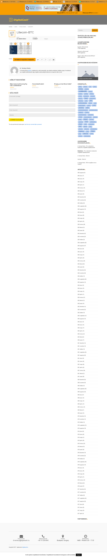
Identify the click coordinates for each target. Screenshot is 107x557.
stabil (86, 99)
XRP (91, 99)
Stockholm (81, 106)
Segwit (86, 96)
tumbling (86, 92)
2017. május (80, 509)
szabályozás (82, 90)
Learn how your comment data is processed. (33, 123)
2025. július (80, 210)
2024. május (80, 253)
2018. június (80, 469)
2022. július (80, 320)
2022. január (80, 338)
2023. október (80, 274)
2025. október (80, 201)
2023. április (80, 293)
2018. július (80, 466)
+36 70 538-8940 (43, 539)
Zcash (91, 132)
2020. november (81, 381)
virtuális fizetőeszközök (83, 108)
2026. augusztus (81, 171)
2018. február (80, 481)
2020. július (80, 393)
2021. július (80, 357)
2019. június (80, 433)
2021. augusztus (81, 354)
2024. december (81, 232)
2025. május (80, 217)
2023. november (81, 271)
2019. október (80, 420)
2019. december (81, 414)
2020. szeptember (81, 387)
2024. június (80, 250)
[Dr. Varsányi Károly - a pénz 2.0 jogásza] (53, 7)
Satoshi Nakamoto (87, 115)
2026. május (80, 180)
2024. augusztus (81, 244)
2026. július (80, 174)
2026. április (80, 183)
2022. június (80, 323)
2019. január (80, 448)
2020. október (80, 384)
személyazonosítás (93, 108)
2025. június (80, 214)
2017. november (81, 490)
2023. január (80, 302)
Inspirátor (79, 157)
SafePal (86, 87)
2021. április (80, 366)
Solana (85, 118)
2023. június (80, 287)
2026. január (80, 192)
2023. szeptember (81, 277)
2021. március (80, 369)
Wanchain (81, 99)
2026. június (80, 177)
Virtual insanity (87, 134)
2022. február (80, 335)
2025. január (80, 229)
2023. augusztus (81, 280)
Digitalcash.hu (25, 545)
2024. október (80, 238)
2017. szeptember (81, 497)
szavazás (92, 94)
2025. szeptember (81, 204)
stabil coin (85, 132)
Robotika (95, 115)
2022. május (80, 326)
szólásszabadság (83, 101)
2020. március (80, 405)
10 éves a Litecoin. (22, 25)
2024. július (80, 247)
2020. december (81, 378)
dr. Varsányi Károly (25, 67)
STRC (90, 125)
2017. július (80, 503)
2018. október (80, 457)
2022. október (80, 311)
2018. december (81, 451)
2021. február (80, 372)
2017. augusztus (81, 500)
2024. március (80, 259)
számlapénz (86, 94)
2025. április (80, 220)
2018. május (80, 472)
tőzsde (90, 101)
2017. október (80, 493)
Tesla (86, 120)
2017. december (81, 487)
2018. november (81, 454)
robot (85, 122)
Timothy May (91, 122)
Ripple (80, 122)
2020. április (80, 402)
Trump (80, 115)
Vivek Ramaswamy (82, 113)
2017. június (80, 506)
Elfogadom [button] (79, 554)
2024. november (81, 235)
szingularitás (90, 113)
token (87, 106)
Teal (90, 85)
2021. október (80, 347)
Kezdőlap (10, 25)
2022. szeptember (81, 314)
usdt (95, 101)
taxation (80, 92)
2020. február (80, 408)
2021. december (81, 341)
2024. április (80, 256)
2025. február (80, 226)
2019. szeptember (81, 423)
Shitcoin (85, 85)
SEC (80, 125)
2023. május (80, 290)
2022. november (81, 308)
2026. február (80, 189)
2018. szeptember (81, 460)
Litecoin (15, 25)
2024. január (80, 265)
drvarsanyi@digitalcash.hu (21, 539)
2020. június (80, 396)
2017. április (80, 512)
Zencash (80, 127)
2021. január (80, 375)
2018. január (80, 484)
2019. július (80, 430)
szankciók (81, 120)
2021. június (80, 360)
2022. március (80, 332)
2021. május (80, 363)
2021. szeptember (81, 350)
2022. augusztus (81, 317)
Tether (93, 129)
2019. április (80, 439)
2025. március (80, 223)
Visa (80, 132)
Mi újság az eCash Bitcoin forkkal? (62, 82)
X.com (94, 104)
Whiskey (91, 92)
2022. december (81, 305)
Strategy (81, 87)
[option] (88, 72)
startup (95, 85)
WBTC (80, 85)
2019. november (81, 417)
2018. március (80, 478)
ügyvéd (29, 69)
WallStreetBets (93, 120)
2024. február (80, 262)
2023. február (80, 299)
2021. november (81, 344)
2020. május (80, 399)
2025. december (81, 195)
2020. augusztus (81, 390)
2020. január (80, 411)
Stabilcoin (81, 129)
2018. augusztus (81, 463)
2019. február (80, 445)
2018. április (80, 475)
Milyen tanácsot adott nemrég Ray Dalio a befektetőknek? (18, 83)
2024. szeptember (81, 241)
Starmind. (88, 154)
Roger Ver (86, 127)
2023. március (80, 296)
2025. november (81, 198)
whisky (80, 94)
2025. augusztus (81, 207)
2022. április (80, 329)
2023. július (80, 284)
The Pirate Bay (93, 127)
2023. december (81, 268)
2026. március (80, 186)
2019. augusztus (81, 427)
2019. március (80, 442)
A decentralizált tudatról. (38, 82)
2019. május (80, 436)
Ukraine (80, 134)
